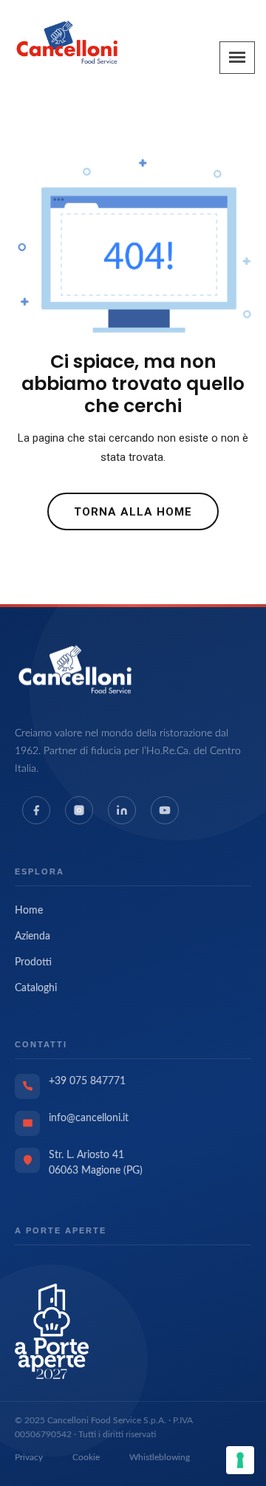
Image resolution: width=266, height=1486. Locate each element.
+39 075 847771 (87, 1081)
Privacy (29, 1457)
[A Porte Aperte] (52, 1331)
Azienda (32, 936)
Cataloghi (36, 988)
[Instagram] (79, 810)
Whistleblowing (159, 1457)
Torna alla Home (133, 511)
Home (29, 910)
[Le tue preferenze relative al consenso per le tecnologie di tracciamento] (240, 1460)
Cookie (86, 1457)
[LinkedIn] (122, 810)
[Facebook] (36, 810)
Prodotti (33, 962)
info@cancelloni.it (89, 1118)
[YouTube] (165, 810)
